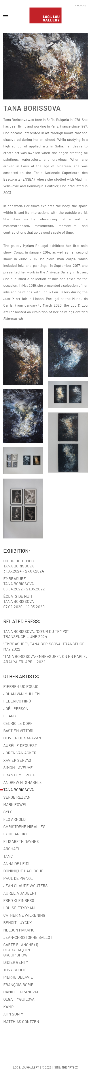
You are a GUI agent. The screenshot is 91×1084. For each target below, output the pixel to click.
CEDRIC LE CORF (17, 723)
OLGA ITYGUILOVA (18, 999)
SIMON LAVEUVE (18, 767)
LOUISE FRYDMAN (19, 907)
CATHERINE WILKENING (24, 915)
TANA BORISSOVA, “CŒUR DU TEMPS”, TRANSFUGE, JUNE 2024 (36, 634)
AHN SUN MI (14, 1013)
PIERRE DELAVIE (18, 977)
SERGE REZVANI (17, 797)
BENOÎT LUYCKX (17, 922)
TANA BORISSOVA (18, 789)
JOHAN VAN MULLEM (21, 693)
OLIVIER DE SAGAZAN (22, 737)
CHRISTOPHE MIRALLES (24, 826)
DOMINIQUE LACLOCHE (23, 870)
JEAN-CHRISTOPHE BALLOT (27, 937)
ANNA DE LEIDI (16, 863)
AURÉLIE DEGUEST (20, 745)
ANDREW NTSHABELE (22, 782)
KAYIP (8, 1006)
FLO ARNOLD (14, 819)
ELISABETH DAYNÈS (21, 841)
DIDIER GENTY (15, 962)
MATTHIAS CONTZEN (21, 1021)
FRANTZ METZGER (19, 774)
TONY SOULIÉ (15, 969)
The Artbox (70, 1067)
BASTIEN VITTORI (18, 730)
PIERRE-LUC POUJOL (22, 686)
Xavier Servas (17, 760)
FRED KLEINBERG (18, 900)
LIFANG (9, 715)
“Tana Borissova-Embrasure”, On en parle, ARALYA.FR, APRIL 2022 (45, 659)
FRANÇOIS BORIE (18, 984)
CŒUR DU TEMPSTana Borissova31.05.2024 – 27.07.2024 (23, 566)
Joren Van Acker (19, 752)
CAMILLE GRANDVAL (21, 991)
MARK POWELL (16, 804)
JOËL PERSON (15, 708)
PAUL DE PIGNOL (18, 878)
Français (81, 5)
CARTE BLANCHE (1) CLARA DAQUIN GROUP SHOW (20, 949)
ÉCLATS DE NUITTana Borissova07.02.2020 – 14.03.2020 (24, 601)
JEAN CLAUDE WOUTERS (25, 885)
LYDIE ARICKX (15, 833)
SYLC (8, 811)
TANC (8, 856)
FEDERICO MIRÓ (17, 700)
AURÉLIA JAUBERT (20, 893)
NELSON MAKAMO (18, 930)
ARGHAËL (11, 848)
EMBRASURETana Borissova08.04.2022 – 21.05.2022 (24, 583)
